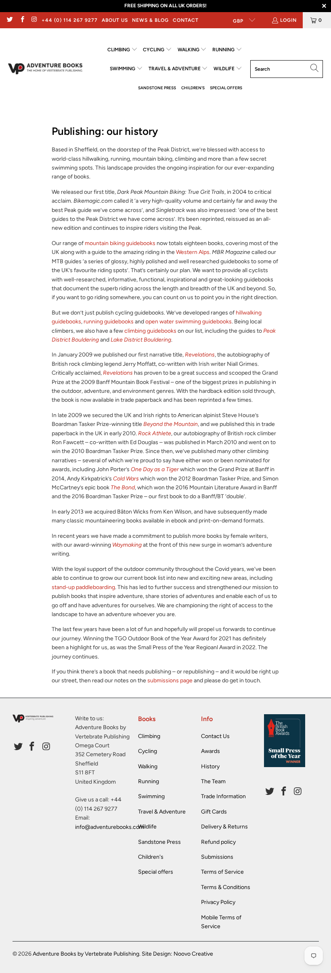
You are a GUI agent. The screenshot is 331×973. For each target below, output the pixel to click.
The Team (213, 781)
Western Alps (192, 252)
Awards (210, 751)
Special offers (155, 871)
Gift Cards (214, 811)
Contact (186, 20)
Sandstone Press (159, 842)
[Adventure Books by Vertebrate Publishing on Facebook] (21, 20)
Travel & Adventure (162, 811)
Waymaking (127, 544)
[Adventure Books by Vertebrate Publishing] (45, 69)
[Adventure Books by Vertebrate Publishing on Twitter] (9, 20)
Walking (147, 766)
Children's (150, 856)
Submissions (217, 856)
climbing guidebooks (150, 330)
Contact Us (215, 736)
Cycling (147, 751)
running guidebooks (109, 321)
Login (288, 20)
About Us (115, 20)
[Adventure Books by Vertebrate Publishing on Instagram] (34, 20)
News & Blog (150, 20)
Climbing (149, 736)
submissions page (170, 680)
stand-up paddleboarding (83, 587)
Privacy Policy (218, 902)
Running (148, 781)
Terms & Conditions (225, 887)
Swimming (151, 796)
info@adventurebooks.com (109, 827)
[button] (122, 49)
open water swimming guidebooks (188, 321)
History (210, 766)
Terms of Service (222, 871)
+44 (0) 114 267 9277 (70, 20)
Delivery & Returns (224, 826)
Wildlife (147, 826)
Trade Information (223, 796)
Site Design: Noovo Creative (177, 953)
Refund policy (218, 842)
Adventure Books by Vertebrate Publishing (86, 953)
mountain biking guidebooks (120, 243)
